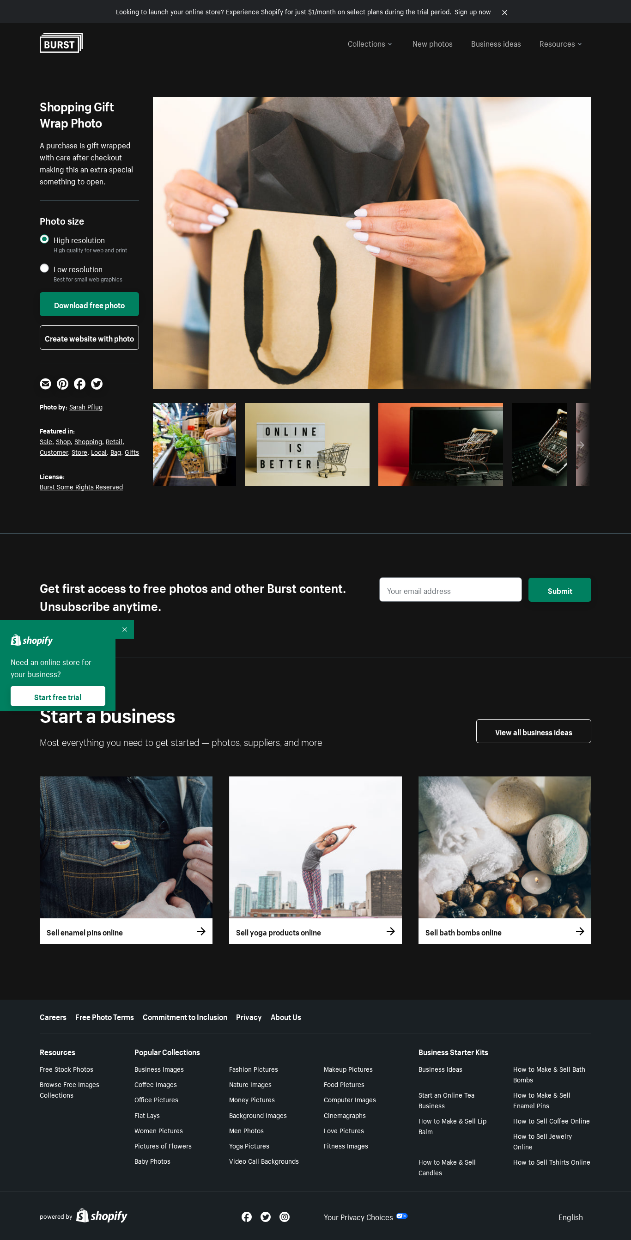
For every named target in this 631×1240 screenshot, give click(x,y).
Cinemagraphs (345, 1115)
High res (174, 476)
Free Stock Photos (66, 1068)
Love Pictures (344, 1130)
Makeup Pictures (348, 1068)
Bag (115, 451)
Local (99, 451)
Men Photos (246, 1130)
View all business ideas (533, 731)
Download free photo (89, 304)
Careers (53, 1016)
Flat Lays (147, 1115)
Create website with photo (89, 337)
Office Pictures (156, 1099)
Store (79, 451)
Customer (54, 451)
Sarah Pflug (86, 406)
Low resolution (78, 268)
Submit (560, 590)
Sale (46, 441)
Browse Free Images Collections (69, 1089)
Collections (366, 43)
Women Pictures (158, 1130)
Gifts (132, 451)
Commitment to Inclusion (185, 1016)
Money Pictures (252, 1099)
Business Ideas (440, 1068)
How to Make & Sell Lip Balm (452, 1125)
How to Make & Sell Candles (447, 1166)
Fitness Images (346, 1145)
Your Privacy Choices (358, 1216)
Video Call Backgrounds (264, 1160)
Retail (114, 441)
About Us (286, 1016)
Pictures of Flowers (163, 1145)
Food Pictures (344, 1084)
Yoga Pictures (249, 1145)
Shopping (88, 441)
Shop (63, 441)
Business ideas (496, 43)
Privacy (249, 1016)
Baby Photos (152, 1160)
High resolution (79, 239)
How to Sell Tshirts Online (551, 1161)
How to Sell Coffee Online (551, 1120)
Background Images (258, 1115)
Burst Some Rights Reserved (81, 486)
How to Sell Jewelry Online (542, 1140)
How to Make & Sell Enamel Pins (541, 1099)
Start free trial (57, 696)
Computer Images (350, 1099)
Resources (557, 43)
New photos (433, 43)
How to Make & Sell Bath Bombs (549, 1073)
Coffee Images (155, 1084)
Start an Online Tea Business (446, 1099)
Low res (210, 476)
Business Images (159, 1068)
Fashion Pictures (253, 1068)
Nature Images (250, 1084)
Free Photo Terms (104, 1016)
